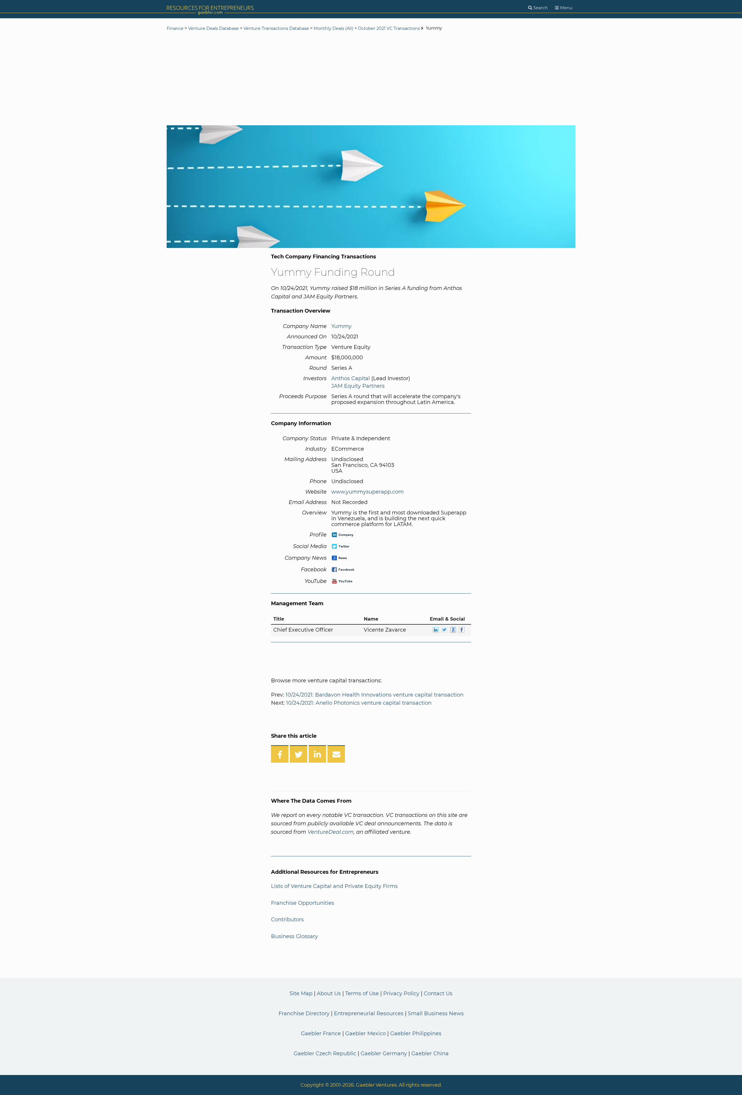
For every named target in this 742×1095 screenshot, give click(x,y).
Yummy (341, 326)
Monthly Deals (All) (333, 28)
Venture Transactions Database (276, 28)
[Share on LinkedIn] (317, 754)
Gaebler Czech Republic (325, 1053)
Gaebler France (321, 1033)
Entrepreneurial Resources (368, 1013)
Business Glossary (294, 936)
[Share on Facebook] (279, 754)
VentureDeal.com (331, 832)
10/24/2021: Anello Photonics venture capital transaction (359, 703)
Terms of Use (362, 993)
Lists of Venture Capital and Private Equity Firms (334, 886)
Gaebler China (430, 1053)
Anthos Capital (350, 378)
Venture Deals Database (213, 28)
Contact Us (438, 993)
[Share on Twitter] (298, 754)
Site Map (301, 993)
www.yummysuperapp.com (367, 492)
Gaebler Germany (384, 1053)
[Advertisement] (371, 78)
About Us (329, 993)
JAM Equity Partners (358, 386)
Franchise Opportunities (302, 903)
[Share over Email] (336, 754)
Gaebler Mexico (365, 1033)
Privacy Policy (401, 993)
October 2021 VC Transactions (389, 28)
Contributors (287, 919)
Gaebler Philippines (415, 1033)
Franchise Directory (304, 1013)
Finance (175, 28)
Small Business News (436, 1013)
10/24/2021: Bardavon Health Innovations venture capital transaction (374, 695)
